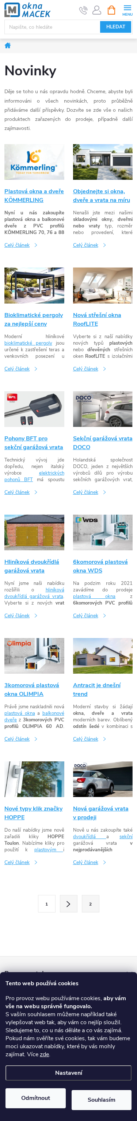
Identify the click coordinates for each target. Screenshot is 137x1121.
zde (44, 1054)
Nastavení (68, 1073)
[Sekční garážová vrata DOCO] (103, 408)
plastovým (48, 850)
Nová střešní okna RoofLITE (97, 319)
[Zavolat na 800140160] (83, 10)
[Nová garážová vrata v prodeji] (103, 779)
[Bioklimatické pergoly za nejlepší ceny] (34, 285)
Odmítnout (35, 1098)
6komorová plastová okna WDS (100, 566)
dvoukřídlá (89, 836)
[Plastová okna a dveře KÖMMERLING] (34, 161)
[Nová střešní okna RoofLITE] (103, 285)
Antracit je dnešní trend (97, 689)
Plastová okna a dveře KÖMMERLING (34, 195)
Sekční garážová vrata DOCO (103, 443)
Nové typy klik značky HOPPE (33, 813)
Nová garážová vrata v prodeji (101, 813)
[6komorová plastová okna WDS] (103, 531)
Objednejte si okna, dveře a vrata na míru (101, 195)
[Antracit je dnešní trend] (103, 655)
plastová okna (94, 596)
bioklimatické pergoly (28, 343)
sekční (126, 836)
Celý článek (17, 245)
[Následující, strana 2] (68, 903)
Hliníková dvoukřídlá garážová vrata (31, 566)
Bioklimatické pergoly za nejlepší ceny (33, 319)
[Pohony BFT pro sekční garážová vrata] (34, 408)
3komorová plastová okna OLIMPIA (31, 689)
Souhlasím (101, 1100)
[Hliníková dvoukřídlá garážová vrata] (34, 531)
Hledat (115, 27)
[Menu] (127, 9)
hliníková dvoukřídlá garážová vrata (34, 593)
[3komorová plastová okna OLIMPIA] (34, 655)
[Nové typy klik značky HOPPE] (34, 779)
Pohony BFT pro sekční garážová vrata (33, 443)
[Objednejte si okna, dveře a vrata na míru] (103, 161)
